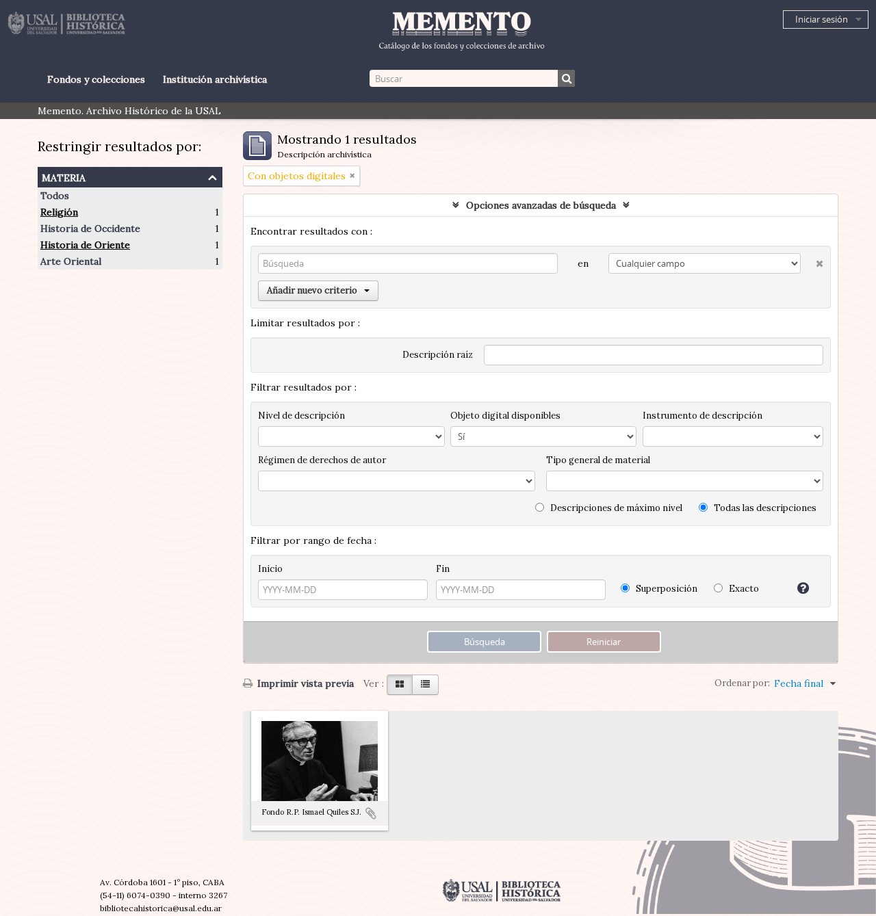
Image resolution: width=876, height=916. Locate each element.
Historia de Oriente (85, 245)
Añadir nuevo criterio (312, 290)
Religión (59, 212)
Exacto (743, 588)
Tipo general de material (598, 460)
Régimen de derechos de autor (322, 460)
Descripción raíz (437, 355)
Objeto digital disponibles (505, 415)
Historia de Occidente (90, 228)
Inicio (270, 569)
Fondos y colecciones (96, 79)
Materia (64, 176)
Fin (443, 569)
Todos (54, 195)
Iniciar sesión (821, 19)
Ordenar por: (742, 683)
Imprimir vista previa (304, 683)
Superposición (665, 588)
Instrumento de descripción (702, 415)
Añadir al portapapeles (371, 813)
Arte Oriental (70, 261)
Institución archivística (215, 79)
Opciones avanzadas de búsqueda (541, 205)
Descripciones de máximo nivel (615, 508)
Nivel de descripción (301, 415)
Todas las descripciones (764, 508)
